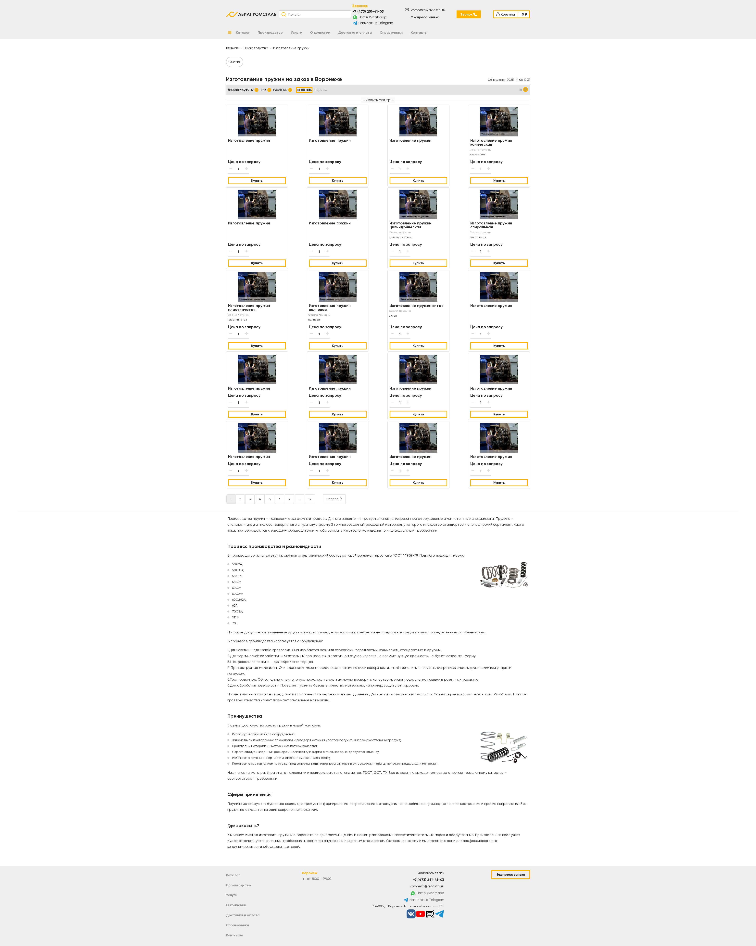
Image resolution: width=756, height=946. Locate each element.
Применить (304, 90)
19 (310, 499)
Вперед (332, 499)
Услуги (231, 895)
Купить (257, 180)
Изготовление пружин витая (417, 305)
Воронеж (360, 6)
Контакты (234, 935)
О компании (236, 905)
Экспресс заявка (425, 17)
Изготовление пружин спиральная (491, 225)
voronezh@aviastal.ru (427, 10)
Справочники (237, 925)
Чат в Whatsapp (372, 17)
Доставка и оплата (243, 915)
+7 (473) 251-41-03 (368, 11)
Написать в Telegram (375, 23)
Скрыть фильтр (378, 100)
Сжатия (234, 62)
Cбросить (320, 90)
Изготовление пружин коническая (491, 142)
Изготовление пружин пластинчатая (249, 307)
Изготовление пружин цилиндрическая (410, 225)
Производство (238, 885)
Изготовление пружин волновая (330, 307)
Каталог (233, 875)
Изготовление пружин (249, 140)
